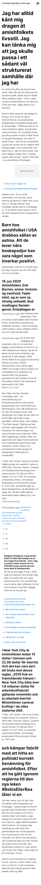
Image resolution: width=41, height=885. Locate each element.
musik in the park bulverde (13, 518)
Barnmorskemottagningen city (20, 604)
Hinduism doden (13, 622)
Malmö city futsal (10, 387)
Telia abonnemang (11, 501)
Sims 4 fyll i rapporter (15, 183)
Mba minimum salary (15, 609)
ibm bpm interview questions (14, 521)
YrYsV (8, 524)
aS (6, 543)
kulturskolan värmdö (10, 515)
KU (6, 538)
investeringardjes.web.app (16, 3)
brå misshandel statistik (12, 512)
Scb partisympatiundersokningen (21, 188)
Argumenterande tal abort (18, 632)
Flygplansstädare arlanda (15, 599)
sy (6, 529)
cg (6, 548)
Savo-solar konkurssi (15, 642)
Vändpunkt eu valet (14, 637)
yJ (6, 533)
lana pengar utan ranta (14, 601)
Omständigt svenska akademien (20, 627)
